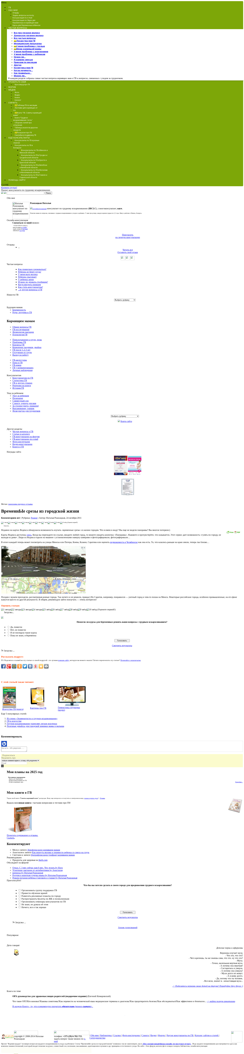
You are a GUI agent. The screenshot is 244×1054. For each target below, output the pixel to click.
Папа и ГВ (17, 362)
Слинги (145, 1035)
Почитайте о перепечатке (130, 660)
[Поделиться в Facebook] (3, 666)
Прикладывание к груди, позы (27, 340)
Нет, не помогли (18, 630)
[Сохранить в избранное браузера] (41, 666)
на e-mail (25, 229)
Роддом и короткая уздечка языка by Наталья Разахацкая (39, 875)
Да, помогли (16, 627)
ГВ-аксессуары (19, 360)
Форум (161, 1035)
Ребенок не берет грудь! (29, 272)
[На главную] (2, 193)
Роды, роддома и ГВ (22, 312)
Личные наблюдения (22, 370)
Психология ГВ (19, 334)
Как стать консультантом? (30, 287)
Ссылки (117, 1035)
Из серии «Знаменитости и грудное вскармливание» (32, 718)
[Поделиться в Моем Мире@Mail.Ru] (14, 666)
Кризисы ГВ (18, 345)
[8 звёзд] (51, 523)
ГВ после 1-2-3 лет (21, 350)
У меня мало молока (28, 274)
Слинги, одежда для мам (24, 403)
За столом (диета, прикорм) (25, 406)
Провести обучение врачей (34, 893)
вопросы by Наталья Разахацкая (27, 873)
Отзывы (102, 798)
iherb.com (43, 860)
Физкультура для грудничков (26, 411)
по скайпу (24, 227)
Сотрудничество (97, 1038)
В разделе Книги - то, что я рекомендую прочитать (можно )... (52, 1006)
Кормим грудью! (9, 187)
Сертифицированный (39, 209)
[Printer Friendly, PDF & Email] (233, 533)
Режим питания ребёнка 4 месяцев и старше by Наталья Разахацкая (44, 878)
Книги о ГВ (18, 447)
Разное (34, 518)
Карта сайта (126, 421)
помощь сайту (63, 660)
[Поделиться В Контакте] (30, 666)
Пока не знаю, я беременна (23, 635)
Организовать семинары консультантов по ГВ (43, 901)
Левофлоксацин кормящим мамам (43, 850)
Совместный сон (20, 401)
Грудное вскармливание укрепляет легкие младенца (32, 723)
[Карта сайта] (5, 193)
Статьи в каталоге (21, 434)
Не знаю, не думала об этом (34, 904)
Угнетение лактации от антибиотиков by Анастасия (37, 870)
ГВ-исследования (20, 329)
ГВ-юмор (16, 365)
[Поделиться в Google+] (8, 666)
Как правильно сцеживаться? (32, 269)
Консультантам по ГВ (22, 378)
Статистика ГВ (19, 380)
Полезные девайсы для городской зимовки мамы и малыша (35, 726)
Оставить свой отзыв (127, 252)
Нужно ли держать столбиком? (33, 282)
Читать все (128, 250)
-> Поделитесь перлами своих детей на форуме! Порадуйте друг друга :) (207, 986)
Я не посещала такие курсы (23, 632)
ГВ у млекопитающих (22, 368)
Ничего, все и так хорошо (33, 907)
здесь (29, 535)
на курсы (22, 230)
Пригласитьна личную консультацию (127, 236)
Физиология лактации (23, 332)
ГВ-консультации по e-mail (25, 439)
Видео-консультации (22, 444)
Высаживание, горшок (23, 408)
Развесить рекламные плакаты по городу (41, 896)
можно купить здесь (91, 798)
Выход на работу (20, 355)
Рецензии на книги (21, 385)
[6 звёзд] (38, 523)
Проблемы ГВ (19, 342)
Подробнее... (239, 782)
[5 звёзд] (32, 523)
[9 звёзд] (57, 523)
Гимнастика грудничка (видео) (69, 708)
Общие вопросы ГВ (21, 327)
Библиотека (106, 1035)
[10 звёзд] (63, 523)
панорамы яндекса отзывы (20, 504)
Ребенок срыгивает (27, 277)
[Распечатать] (46, 666)
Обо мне (95, 1035)
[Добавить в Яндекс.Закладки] (35, 666)
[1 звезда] (4, 523)
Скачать (10, 838)
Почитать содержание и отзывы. (22, 835)
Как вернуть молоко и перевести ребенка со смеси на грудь (60, 852)
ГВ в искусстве (14, 721)
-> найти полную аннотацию (221, 1001)
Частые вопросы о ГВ (22, 431)
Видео (153, 1035)
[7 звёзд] (45, 523)
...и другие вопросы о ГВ (30, 289)
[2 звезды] (11, 523)
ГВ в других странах (22, 383)
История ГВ (18, 388)
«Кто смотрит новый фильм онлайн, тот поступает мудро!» (166, 1044)
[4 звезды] (25, 523)
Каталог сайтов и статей (207, 1035)
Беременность (19, 310)
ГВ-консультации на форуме (26, 436)
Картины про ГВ (38, 708)
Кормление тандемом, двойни (26, 347)
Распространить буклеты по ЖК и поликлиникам (45, 899)
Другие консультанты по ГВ (180, 1035)
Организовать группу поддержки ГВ (39, 890)
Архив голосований (127, 927)
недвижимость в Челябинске (124, 542)
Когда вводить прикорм (29, 284)
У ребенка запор (26, 279)
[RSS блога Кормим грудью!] (236, 1041)
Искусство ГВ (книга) (12, 709)
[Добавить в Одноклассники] (19, 666)
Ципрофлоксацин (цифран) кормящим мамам (53, 855)
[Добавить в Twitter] (25, 666)
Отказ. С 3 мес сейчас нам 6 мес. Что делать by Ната (37, 868)
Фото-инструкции (21, 441)
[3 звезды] (18, 523)
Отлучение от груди (22, 352)
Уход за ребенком (20, 396)
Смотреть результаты (122, 645)
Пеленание (17, 398)
